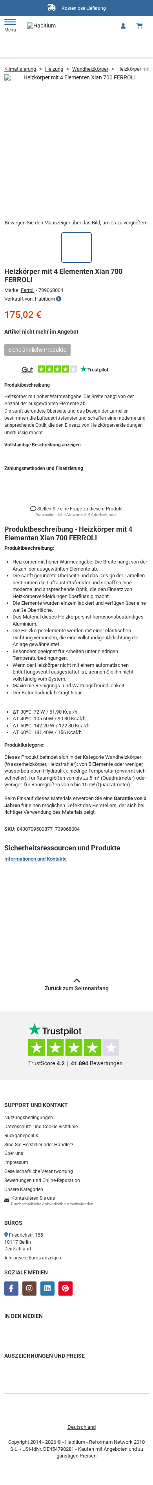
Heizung (54, 69)
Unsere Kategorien (23, 1189)
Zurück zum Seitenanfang (77, 988)
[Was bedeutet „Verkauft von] (58, 299)
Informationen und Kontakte (35, 859)
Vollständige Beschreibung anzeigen (42, 445)
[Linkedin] (47, 1288)
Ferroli (28, 290)
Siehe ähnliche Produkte (37, 350)
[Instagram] (29, 1288)
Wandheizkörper (90, 69)
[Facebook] (11, 1288)
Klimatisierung (20, 69)
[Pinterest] (65, 1288)
